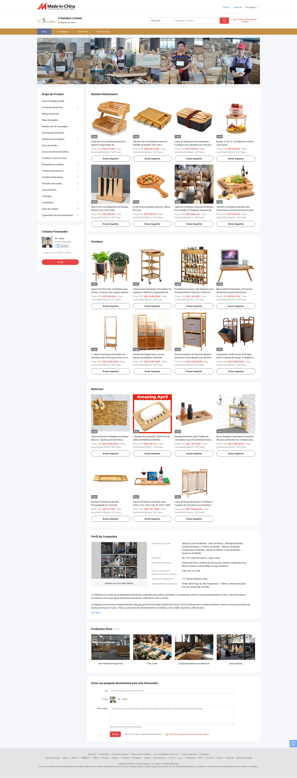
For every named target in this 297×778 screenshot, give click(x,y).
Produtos (63, 31)
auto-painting (235, 663)
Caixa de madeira (50, 208)
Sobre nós (92, 754)
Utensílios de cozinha (52, 183)
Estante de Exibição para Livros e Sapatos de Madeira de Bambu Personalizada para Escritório (148, 357)
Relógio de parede (50, 113)
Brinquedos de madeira (53, 164)
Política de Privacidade (140, 754)
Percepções (204, 754)
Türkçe (219, 757)
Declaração (104, 754)
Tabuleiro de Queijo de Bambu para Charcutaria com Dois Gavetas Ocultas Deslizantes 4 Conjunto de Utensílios (235, 210)
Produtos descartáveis (52, 170)
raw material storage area (110, 663)
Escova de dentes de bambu (55, 151)
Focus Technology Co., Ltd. (143, 763)
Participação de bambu (53, 132)
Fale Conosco (103, 31)
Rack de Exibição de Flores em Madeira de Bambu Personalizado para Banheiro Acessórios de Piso (194, 357)
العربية (180, 757)
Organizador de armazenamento (57, 215)
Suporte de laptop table (53, 100)
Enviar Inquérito (110, 158)
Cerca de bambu (49, 145)
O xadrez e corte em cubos (54, 158)
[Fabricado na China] (57, 6)
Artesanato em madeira (53, 139)
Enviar (115, 734)
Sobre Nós (83, 31)
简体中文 (75, 757)
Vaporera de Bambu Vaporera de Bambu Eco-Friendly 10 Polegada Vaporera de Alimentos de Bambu (194, 210)
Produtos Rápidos (188, 754)
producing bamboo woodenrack (194, 663)
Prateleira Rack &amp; (52, 177)
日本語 (95, 757)
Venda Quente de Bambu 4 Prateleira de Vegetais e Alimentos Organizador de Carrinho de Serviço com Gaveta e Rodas (152, 292)
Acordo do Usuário (120, 754)
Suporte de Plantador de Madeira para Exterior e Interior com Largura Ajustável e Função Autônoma (110, 292)
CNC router (152, 663)
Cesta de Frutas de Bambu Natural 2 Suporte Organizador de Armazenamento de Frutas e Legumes (109, 144)
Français (105, 757)
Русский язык (159, 757)
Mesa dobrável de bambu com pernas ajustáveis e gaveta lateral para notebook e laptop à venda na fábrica (234, 292)
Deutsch (125, 757)
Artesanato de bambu (52, 107)
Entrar (226, 7)
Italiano (147, 757)
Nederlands (190, 757)
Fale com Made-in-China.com (166, 754)
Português (136, 757)
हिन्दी (200, 757)
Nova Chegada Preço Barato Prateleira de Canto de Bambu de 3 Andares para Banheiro (235, 439)
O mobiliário (47, 202)
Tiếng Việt (229, 757)
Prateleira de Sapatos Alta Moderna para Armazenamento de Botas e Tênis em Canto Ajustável (194, 292)
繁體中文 (86, 757)
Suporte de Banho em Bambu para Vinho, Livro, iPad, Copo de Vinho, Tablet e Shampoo (152, 505)
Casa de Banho (49, 189)
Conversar (63, 246)
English (65, 757)
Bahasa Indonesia (244, 757)
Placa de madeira (50, 120)
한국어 (171, 757)
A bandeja (46, 196)
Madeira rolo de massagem (55, 126)
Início (44, 31)
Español (115, 757)
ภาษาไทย (209, 757)
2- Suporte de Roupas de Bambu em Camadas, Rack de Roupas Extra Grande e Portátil (110, 357)
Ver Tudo (95, 612)
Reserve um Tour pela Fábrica (119, 583)
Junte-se (237, 7)
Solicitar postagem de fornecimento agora (187, 734)
